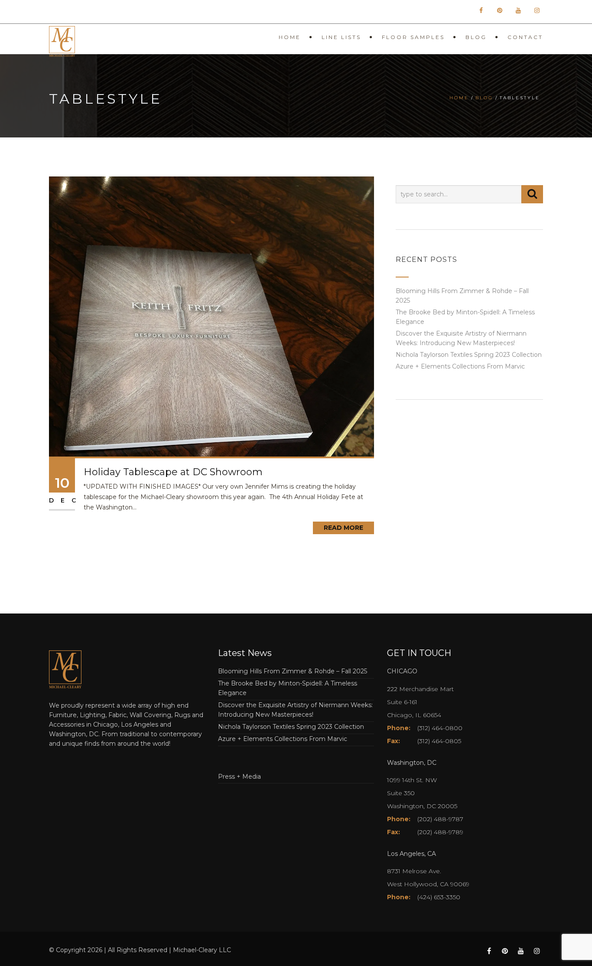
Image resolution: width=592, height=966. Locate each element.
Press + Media (239, 776)
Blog (476, 37)
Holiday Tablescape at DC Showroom (173, 472)
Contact (525, 37)
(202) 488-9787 (440, 819)
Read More (343, 528)
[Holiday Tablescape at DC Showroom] (211, 316)
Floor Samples (413, 37)
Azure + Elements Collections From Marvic (460, 366)
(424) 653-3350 (438, 897)
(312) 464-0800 (439, 728)
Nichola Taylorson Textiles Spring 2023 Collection (469, 355)
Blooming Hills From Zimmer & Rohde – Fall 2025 (292, 671)
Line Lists (341, 37)
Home (290, 37)
